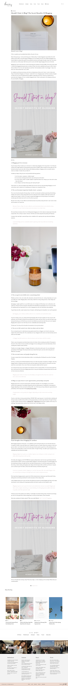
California (51, 620)
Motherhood (21, 3)
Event (35, 3)
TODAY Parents (37, 401)
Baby (21, 620)
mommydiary (12, 647)
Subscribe (48, 634)
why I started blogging (45, 498)
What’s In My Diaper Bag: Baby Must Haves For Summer (26, 623)
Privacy (39, 684)
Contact (35, 684)
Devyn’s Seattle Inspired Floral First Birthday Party (12, 623)
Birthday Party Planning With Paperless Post (41, 623)
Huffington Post (30, 401)
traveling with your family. (31, 388)
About (42, 3)
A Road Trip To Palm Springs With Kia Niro (55, 623)
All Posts (19, 634)
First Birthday (37, 620)
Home (31, 3)
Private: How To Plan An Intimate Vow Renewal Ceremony (26, 661)
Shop (32, 684)
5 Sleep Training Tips (25, 671)
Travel (38, 3)
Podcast (47, 3)
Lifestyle (33, 634)
